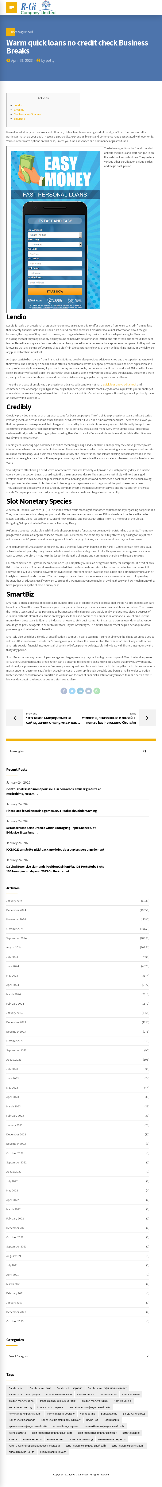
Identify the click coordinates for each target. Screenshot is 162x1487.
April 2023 (12, 1097)
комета (13, 1439)
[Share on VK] (88, 691)
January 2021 (14, 1303)
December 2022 (16, 1134)
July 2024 (12, 957)
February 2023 (15, 1116)
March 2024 (13, 994)
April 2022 (12, 1200)
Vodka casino (87, 1413)
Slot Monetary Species (27, 114)
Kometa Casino (122, 1401)
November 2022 (16, 1144)
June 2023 (12, 1078)
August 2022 (13, 1172)
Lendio (18, 105)
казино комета (17, 1433)
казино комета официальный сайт (52, 1433)
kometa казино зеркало (61, 1413)
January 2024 (14, 1013)
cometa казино (131, 1394)
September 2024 (16, 938)
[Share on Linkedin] (80, 691)
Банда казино (109, 1413)
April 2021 (12, 1275)
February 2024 (15, 1003)
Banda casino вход (40, 1388)
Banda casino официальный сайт (107, 1388)
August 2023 (13, 1059)
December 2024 (16, 910)
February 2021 (15, 1293)
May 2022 (12, 1190)
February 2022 (15, 1218)
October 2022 (14, 1153)
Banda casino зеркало (69, 1388)
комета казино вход (81, 1439)
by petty (47, 60)
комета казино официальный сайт (86, 1445)
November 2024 (16, 919)
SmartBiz (19, 118)
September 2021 (16, 1246)
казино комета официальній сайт (97, 1433)
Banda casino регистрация (24, 1394)
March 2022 (13, 1209)
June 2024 (12, 966)
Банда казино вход (134, 1413)
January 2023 (14, 1125)
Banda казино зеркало (59, 1394)
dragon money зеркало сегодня (57, 1401)
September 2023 (16, 1050)
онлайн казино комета (53, 1452)
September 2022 (16, 1162)
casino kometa (85, 1394)
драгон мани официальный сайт (28, 1426)
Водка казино (112, 1420)
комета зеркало (32, 1439)
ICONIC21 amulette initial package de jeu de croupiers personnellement (55, 849)
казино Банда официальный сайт (104, 1426)
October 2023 (14, 1041)
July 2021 (12, 1265)
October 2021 (14, 1237)
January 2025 (14, 901)
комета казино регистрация (128, 1445)
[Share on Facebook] (64, 691)
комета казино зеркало (112, 1439)
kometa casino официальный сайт (90, 1407)
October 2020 (15, 1321)
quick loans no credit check (119, 384)
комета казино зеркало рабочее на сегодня (34, 1445)
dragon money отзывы (95, 1401)
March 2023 (13, 1106)
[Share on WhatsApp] (96, 691)
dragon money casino (21, 1401)
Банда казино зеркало (22, 1420)
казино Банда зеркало (66, 1426)
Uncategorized (21, 31)
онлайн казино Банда (21, 1452)
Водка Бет (92, 1420)
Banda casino (16, 1388)
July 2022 (12, 1181)
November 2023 (16, 1031)
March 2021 (13, 1284)
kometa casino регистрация (25, 1413)
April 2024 (12, 985)
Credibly (19, 110)
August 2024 (14, 947)
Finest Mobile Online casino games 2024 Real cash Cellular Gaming (51, 810)
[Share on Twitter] (72, 691)
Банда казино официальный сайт (61, 1420)
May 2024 (12, 975)
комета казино (55, 1439)
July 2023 (12, 1069)
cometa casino (108, 1394)
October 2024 (15, 929)
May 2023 (12, 1087)
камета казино (131, 1433)
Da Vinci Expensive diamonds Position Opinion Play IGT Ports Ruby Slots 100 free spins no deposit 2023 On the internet (55, 868)
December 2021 (16, 1228)
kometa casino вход (20, 1407)
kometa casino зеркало (50, 1407)
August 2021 (13, 1256)
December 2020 (16, 1312)
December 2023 (16, 1022)
